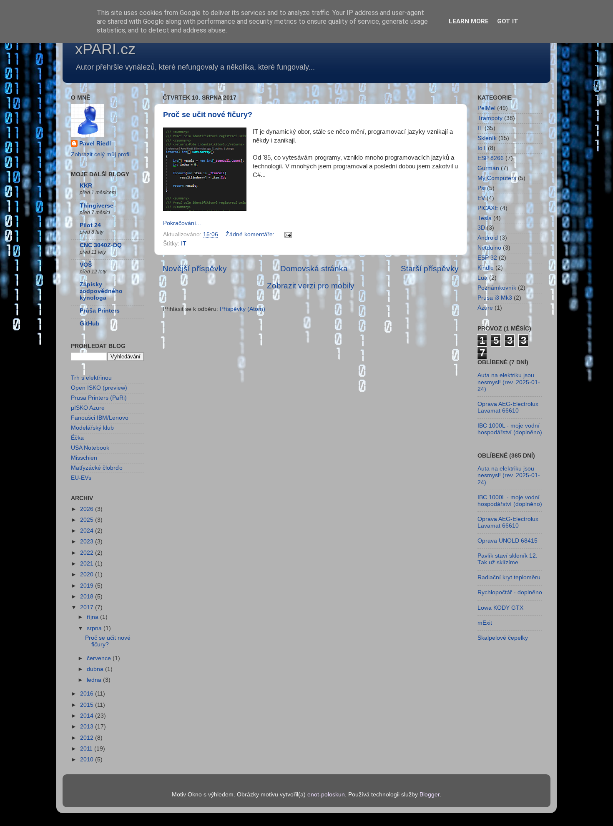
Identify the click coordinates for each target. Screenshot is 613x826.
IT (183, 243)
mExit (484, 623)
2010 (87, 759)
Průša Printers (100, 311)
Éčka (77, 438)
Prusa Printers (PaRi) (99, 398)
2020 (87, 574)
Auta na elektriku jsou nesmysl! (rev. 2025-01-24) (508, 382)
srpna (95, 628)
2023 (87, 541)
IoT (481, 148)
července (100, 658)
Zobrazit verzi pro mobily (310, 285)
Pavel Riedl (95, 143)
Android (487, 238)
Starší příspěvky (430, 268)
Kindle (485, 268)
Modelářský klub (92, 428)
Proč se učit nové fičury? (207, 114)
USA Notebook (90, 448)
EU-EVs (81, 478)
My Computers (496, 178)
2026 (87, 509)
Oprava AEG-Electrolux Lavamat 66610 (507, 407)
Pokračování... (182, 223)
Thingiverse (96, 206)
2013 (87, 726)
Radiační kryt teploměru (508, 577)
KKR (86, 186)
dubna (96, 669)
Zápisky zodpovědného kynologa (101, 291)
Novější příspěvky (195, 268)
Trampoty (489, 118)
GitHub (90, 323)
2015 (87, 705)
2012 (87, 738)
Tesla (484, 218)
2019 (87, 586)
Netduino (489, 248)
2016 (87, 694)
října (93, 617)
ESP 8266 (490, 158)
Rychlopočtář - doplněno (509, 592)
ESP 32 (487, 258)
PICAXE (487, 208)
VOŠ (86, 265)
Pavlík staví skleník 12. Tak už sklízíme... (507, 559)
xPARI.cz (105, 49)
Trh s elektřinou (91, 378)
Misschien (84, 458)
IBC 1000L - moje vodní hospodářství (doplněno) (509, 429)
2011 (87, 749)
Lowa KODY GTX (500, 608)
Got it (507, 21)
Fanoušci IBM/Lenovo (99, 418)
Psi (481, 188)
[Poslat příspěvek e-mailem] (287, 234)
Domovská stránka (314, 268)
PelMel (486, 108)
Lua (482, 278)
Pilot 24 (90, 225)
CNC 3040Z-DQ (101, 245)
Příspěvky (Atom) (242, 309)
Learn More (469, 21)
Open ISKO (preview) (99, 388)
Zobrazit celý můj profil (101, 154)
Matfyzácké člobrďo (97, 468)
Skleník (487, 138)
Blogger (430, 794)
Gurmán (488, 168)
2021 (87, 564)
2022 (87, 553)
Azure (485, 308)
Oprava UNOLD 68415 (507, 541)
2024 (87, 531)
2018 (87, 596)
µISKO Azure (88, 408)
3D (481, 228)
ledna (95, 680)
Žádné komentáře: (251, 234)
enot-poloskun (326, 794)
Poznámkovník (496, 288)
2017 (87, 607)
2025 (87, 520)
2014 (87, 716)
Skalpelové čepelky (502, 638)
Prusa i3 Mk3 (494, 298)
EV (481, 198)
